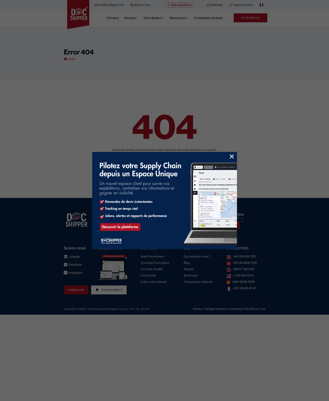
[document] (164, 200)
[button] (232, 156)
